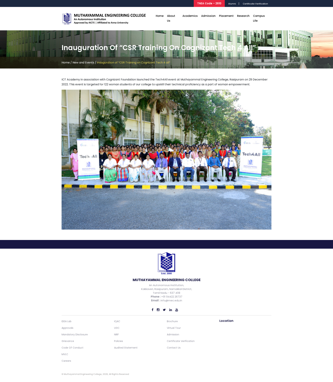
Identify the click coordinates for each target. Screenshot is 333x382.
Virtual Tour (174, 328)
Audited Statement (126, 347)
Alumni (232, 3)
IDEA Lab (66, 321)
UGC (116, 328)
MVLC (65, 354)
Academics (190, 16)
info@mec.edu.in (171, 300)
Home (160, 16)
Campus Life (259, 18)
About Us (171, 18)
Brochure (172, 321)
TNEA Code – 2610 (209, 3)
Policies (118, 341)
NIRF (116, 334)
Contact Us (174, 347)
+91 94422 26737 (171, 296)
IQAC (117, 321)
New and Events (83, 63)
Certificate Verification (255, 3)
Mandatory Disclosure (75, 334)
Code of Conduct (72, 347)
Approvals (67, 328)
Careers (66, 361)
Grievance (68, 341)
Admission (208, 16)
